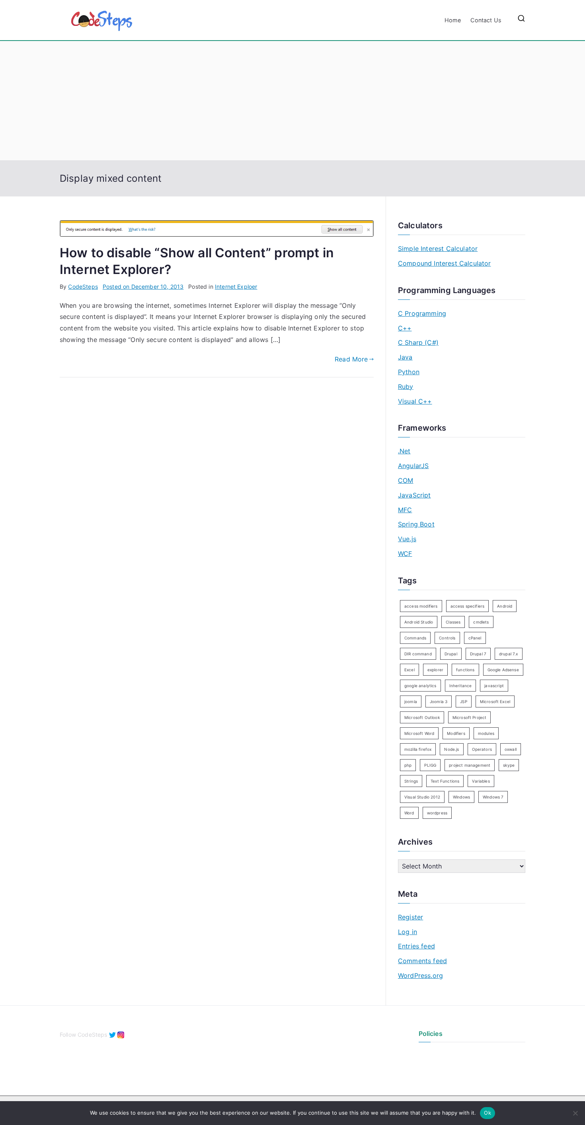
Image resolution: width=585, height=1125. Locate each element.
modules (486, 733)
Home (453, 20)
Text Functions (445, 781)
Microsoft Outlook (422, 717)
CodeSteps (83, 286)
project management (469, 765)
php (407, 765)
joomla (410, 701)
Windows (461, 797)
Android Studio (418, 622)
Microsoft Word (419, 733)
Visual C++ (415, 401)
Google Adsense (503, 669)
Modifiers (456, 733)
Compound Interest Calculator (444, 263)
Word (409, 812)
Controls (447, 637)
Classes (453, 622)
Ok (487, 1112)
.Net (404, 451)
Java (405, 357)
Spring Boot (416, 524)
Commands (415, 637)
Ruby (405, 387)
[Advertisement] (292, 100)
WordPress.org (420, 975)
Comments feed (422, 961)
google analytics (420, 685)
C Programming (422, 313)
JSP (463, 701)
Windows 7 (493, 797)
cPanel (475, 637)
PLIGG (430, 765)
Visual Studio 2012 (422, 797)
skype (509, 765)
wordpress (437, 812)
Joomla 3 (438, 701)
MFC (405, 510)
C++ (404, 328)
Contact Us (485, 20)
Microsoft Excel (495, 701)
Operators (482, 749)
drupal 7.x (508, 653)
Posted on (143, 286)
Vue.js (407, 539)
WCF (405, 554)
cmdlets (481, 622)
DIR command (418, 653)
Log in (407, 932)
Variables (480, 781)
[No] (575, 1113)
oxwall (511, 749)
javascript (494, 685)
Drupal (451, 653)
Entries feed (416, 946)
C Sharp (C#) (418, 342)
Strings (411, 781)
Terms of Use (436, 1066)
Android (504, 606)
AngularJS (413, 466)
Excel (409, 669)
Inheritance (460, 685)
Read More (351, 359)
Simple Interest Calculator (438, 249)
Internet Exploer (236, 286)
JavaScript (414, 495)
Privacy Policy (437, 1053)
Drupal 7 (478, 653)
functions (465, 669)
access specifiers (467, 606)
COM (405, 480)
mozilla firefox (417, 749)
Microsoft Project (469, 717)
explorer (435, 669)
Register (410, 917)
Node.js (451, 749)
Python (408, 372)
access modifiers (421, 606)
